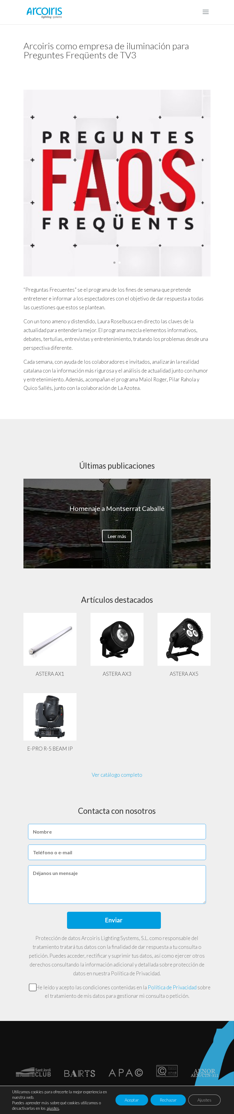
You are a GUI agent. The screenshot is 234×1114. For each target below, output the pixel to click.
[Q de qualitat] (167, 1075)
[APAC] (125, 1075)
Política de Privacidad (172, 987)
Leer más (117, 536)
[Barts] (79, 1075)
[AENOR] (204, 1075)
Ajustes (204, 1099)
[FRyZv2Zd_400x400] (117, 274)
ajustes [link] (53, 1108)
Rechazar (168, 1099)
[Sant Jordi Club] (33, 1075)
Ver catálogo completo (117, 775)
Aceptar (132, 1099)
